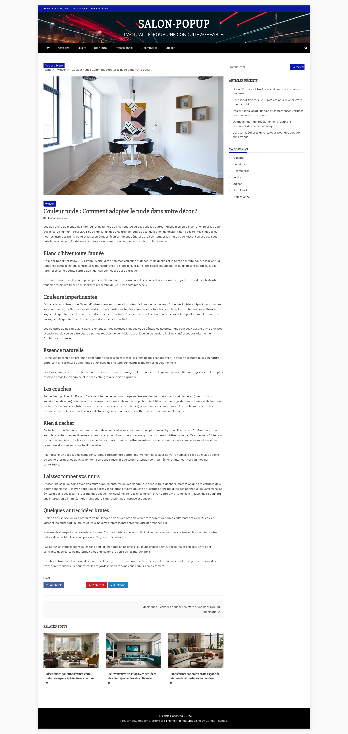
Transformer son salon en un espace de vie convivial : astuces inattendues (194, 676)
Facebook (55, 585)
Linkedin (119, 585)
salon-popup (174, 24)
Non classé (240, 190)
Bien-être (100, 47)
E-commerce (149, 47)
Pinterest (97, 585)
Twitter (76, 585)
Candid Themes (216, 720)
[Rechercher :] (266, 67)
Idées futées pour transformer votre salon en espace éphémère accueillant (70, 676)
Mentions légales (99, 8)
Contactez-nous (80, 8)
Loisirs (81, 47)
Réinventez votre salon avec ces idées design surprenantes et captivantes (132, 676)
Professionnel (124, 47)
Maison (170, 47)
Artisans (63, 47)
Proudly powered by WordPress (142, 720)
